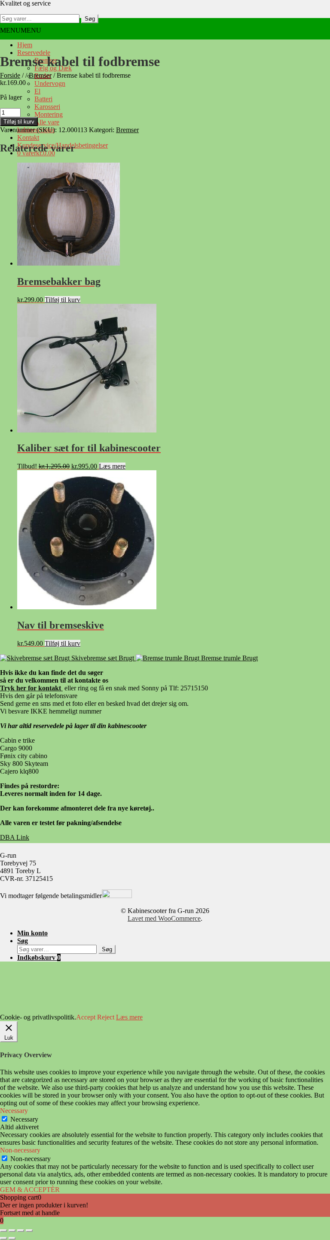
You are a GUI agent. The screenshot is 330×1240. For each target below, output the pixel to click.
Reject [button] (105, 1017)
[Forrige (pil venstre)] (3, 1238)
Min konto (32, 933)
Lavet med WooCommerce (164, 918)
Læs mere (112, 466)
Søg (90, 18)
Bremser (127, 129)
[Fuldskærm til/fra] (12, 1230)
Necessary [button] (14, 1110)
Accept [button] (85, 1017)
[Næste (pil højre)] (12, 1238)
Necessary (24, 1119)
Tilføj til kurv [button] (62, 299)
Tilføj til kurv (18, 121)
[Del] (20, 1230)
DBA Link (14, 837)
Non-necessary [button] (20, 1150)
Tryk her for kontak (31, 688)
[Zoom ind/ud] (3, 1230)
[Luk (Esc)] (29, 1230)
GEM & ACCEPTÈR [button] (30, 1189)
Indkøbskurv (39, 957)
